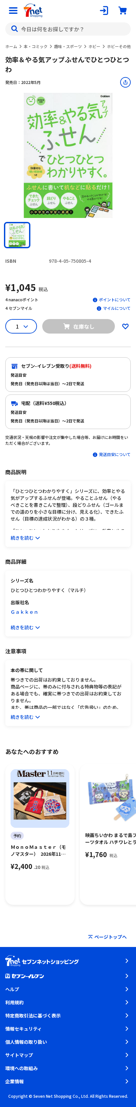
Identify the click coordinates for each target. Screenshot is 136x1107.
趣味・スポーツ (68, 46)
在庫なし (83, 326)
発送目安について (115, 454)
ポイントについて (115, 299)
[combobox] (68, 29)
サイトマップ (19, 1055)
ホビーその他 (119, 46)
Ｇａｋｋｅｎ (24, 611)
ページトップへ (110, 936)
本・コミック (36, 46)
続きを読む (22, 537)
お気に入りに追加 (125, 326)
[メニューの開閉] (13, 10)
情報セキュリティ (23, 1028)
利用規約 (14, 1002)
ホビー (94, 46)
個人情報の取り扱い (26, 1042)
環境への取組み (21, 1068)
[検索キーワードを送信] (14, 29)
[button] (17, 235)
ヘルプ (12, 989)
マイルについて (117, 308)
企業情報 (14, 1081)
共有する (125, 82)
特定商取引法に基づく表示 (33, 1015)
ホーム (11, 46)
